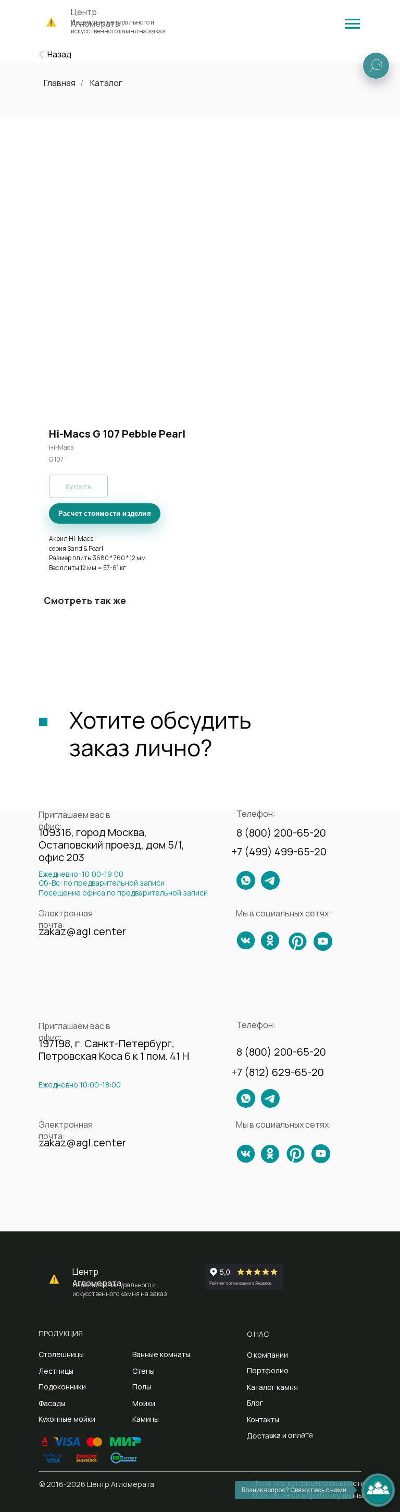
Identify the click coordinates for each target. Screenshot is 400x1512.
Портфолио (268, 1370)
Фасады (52, 1403)
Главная (60, 83)
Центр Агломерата (96, 1277)
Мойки (143, 1403)
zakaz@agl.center (82, 931)
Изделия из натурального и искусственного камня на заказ (118, 26)
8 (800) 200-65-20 (281, 833)
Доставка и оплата (280, 1435)
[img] (352, 24)
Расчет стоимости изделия (104, 513)
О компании (267, 1355)
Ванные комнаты (161, 1354)
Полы (141, 1387)
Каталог (106, 83)
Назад (59, 54)
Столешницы (61, 1354)
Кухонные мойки (67, 1419)
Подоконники (62, 1387)
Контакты (263, 1419)
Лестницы (56, 1371)
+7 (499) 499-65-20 (279, 851)
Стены (143, 1371)
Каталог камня (272, 1387)
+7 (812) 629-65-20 (277, 1072)
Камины (145, 1419)
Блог (255, 1403)
